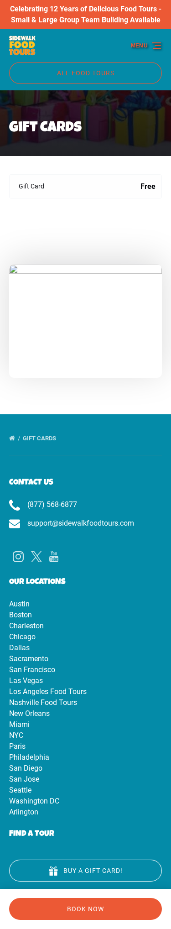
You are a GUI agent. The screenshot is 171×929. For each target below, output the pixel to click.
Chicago (22, 636)
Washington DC (34, 801)
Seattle (20, 790)
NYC (16, 735)
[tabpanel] (85, 315)
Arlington (23, 812)
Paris (17, 746)
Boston (20, 615)
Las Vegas (26, 680)
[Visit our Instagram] (18, 556)
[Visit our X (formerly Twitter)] (36, 556)
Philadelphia (29, 757)
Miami (19, 724)
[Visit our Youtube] (53, 556)
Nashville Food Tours (43, 702)
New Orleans (29, 713)
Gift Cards (40, 438)
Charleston (26, 625)
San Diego (25, 768)
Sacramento (28, 658)
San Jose (24, 779)
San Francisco (32, 669)
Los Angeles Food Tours (48, 691)
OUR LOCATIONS (37, 582)
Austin (19, 604)
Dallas (19, 647)
